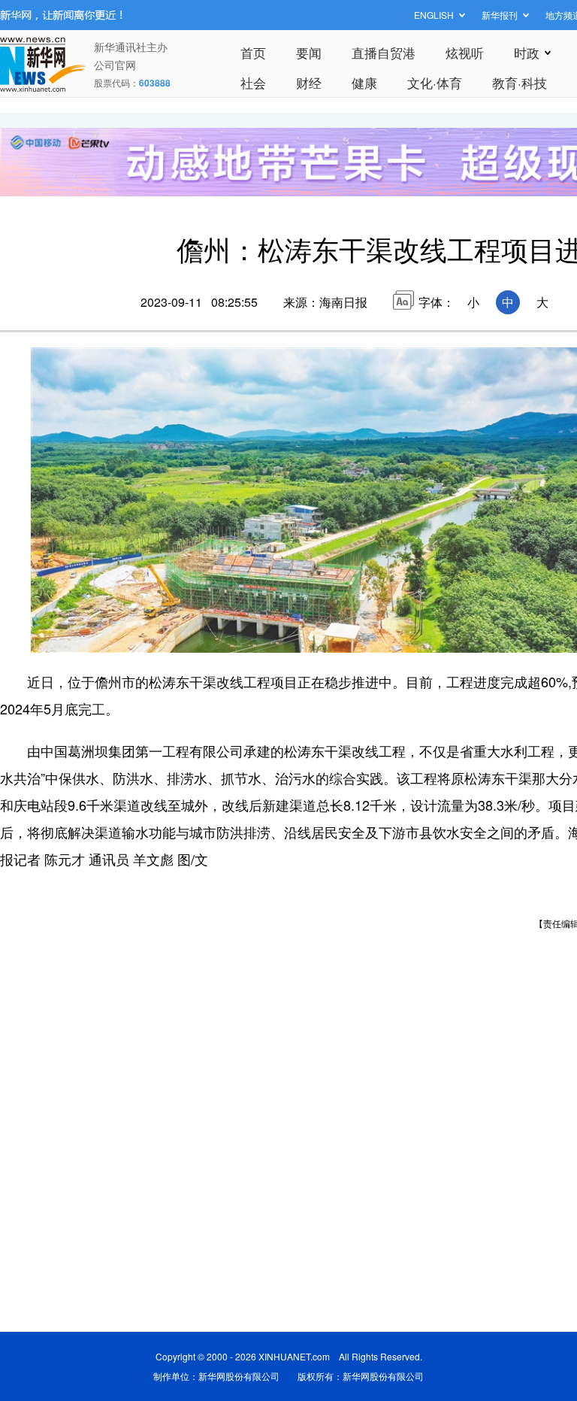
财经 (309, 82)
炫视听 (465, 52)
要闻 (309, 52)
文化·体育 (434, 82)
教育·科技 (519, 82)
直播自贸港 (383, 52)
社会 (253, 82)
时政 (526, 52)
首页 (253, 52)
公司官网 (115, 64)
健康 (364, 82)
